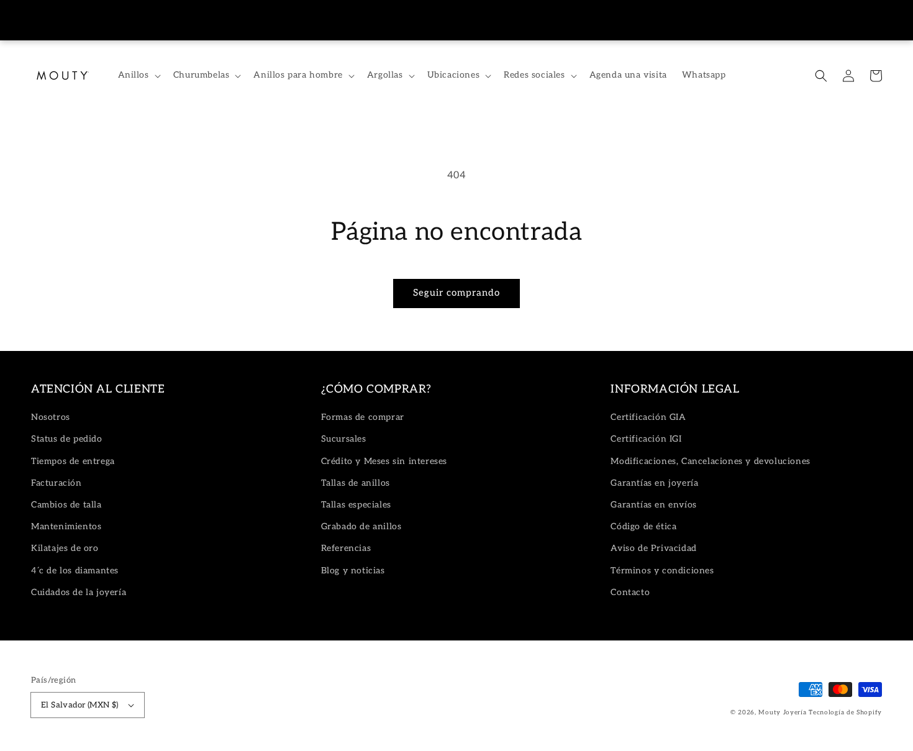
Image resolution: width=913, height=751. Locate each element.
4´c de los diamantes (75, 570)
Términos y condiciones (662, 570)
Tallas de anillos (355, 483)
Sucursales (343, 439)
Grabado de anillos (361, 526)
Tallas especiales (356, 504)
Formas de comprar (362, 417)
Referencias (346, 548)
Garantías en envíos (653, 504)
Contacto (630, 592)
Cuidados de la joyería (78, 592)
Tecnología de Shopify (845, 712)
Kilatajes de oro (65, 548)
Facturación (56, 483)
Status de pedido (66, 439)
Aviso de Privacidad (653, 548)
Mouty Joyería (782, 712)
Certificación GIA (648, 417)
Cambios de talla (66, 504)
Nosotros (50, 417)
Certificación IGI (646, 439)
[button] (821, 75)
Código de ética (643, 526)
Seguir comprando (456, 292)
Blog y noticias (353, 570)
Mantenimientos (66, 526)
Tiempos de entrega (73, 461)
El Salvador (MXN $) (80, 705)
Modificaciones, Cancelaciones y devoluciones (710, 461)
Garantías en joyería (654, 483)
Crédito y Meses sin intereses (384, 461)
